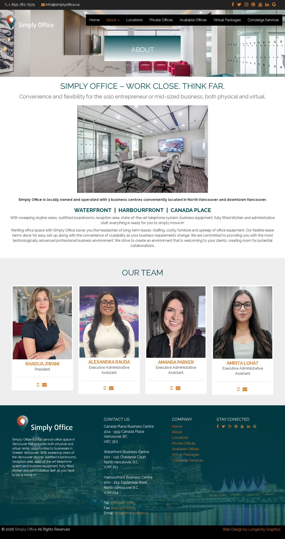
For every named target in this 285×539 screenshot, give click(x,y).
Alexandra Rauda (109, 362)
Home (94, 20)
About (111, 20)
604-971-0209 (123, 508)
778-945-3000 (122, 503)
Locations (134, 20)
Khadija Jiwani (42, 363)
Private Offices (161, 20)
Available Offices (193, 20)
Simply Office (26, 529)
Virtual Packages (227, 20)
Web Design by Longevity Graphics (251, 529)
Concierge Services (263, 20)
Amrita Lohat (243, 363)
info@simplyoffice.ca (131, 513)
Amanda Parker (176, 362)
